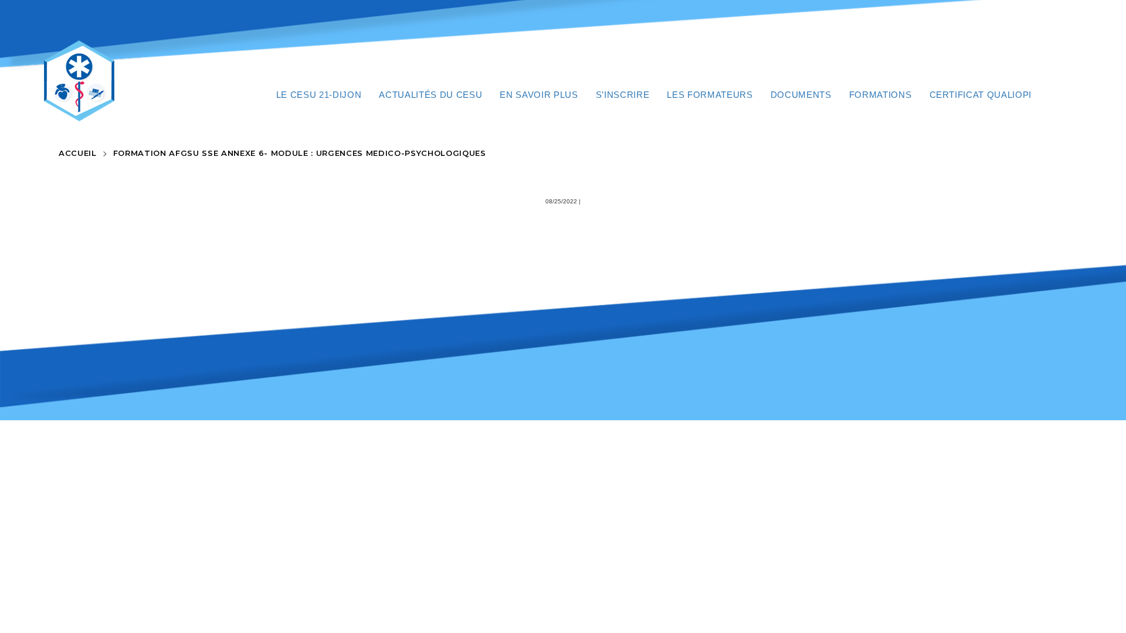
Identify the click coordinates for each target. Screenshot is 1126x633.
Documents (801, 95)
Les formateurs (709, 95)
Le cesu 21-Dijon (319, 95)
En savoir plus (539, 95)
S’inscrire (623, 95)
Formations (880, 95)
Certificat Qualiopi (981, 95)
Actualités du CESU (430, 95)
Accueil (78, 153)
